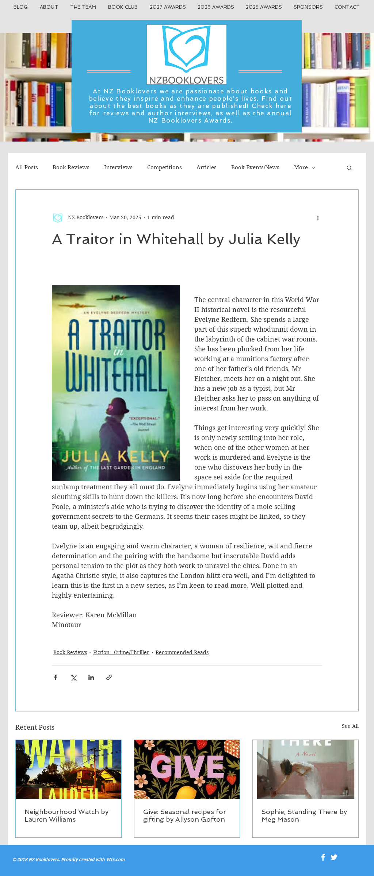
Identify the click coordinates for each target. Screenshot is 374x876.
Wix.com (115, 859)
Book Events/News (255, 167)
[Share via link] (109, 677)
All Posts (26, 167)
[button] (349, 167)
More (301, 167)
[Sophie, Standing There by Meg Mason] (305, 769)
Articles (206, 167)
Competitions (164, 167)
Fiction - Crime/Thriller (121, 652)
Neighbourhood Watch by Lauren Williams (66, 815)
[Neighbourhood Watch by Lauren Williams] (68, 769)
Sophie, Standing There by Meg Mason (304, 815)
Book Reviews (71, 167)
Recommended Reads (182, 652)
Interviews (118, 167)
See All (350, 726)
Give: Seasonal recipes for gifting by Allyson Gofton (184, 815)
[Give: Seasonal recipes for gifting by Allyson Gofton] (187, 769)
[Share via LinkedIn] (91, 677)
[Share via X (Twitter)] (73, 677)
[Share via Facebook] (55, 677)
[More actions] (317, 217)
